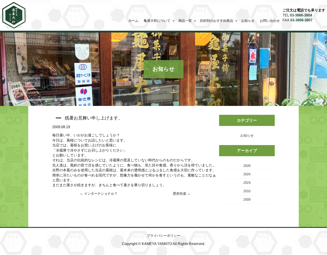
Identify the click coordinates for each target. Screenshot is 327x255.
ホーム (133, 20)
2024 (246, 174)
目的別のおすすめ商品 (216, 20)
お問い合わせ (270, 20)
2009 (246, 199)
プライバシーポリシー (163, 235)
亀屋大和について (157, 20)
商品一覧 (185, 20)
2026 (246, 166)
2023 (246, 182)
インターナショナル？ (100, 193)
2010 (246, 191)
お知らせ (247, 20)
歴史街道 (179, 193)
